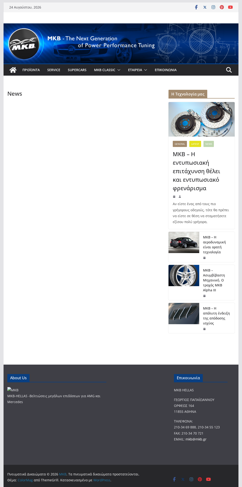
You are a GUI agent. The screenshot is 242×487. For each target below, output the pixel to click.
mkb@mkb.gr (196, 439)
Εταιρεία (135, 70)
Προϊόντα (31, 70)
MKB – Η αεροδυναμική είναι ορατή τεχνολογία (214, 244)
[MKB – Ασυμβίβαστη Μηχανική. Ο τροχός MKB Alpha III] (184, 282)
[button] (118, 70)
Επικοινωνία (166, 70)
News (208, 144)
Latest (195, 144)
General (180, 144)
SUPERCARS (77, 70)
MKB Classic (104, 70)
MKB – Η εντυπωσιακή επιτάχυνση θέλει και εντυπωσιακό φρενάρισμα (196, 171)
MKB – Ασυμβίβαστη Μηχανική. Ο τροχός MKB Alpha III (214, 280)
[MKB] (13, 70)
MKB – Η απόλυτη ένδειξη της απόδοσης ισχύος (216, 315)
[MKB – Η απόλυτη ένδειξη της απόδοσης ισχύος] (184, 318)
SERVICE (53, 70)
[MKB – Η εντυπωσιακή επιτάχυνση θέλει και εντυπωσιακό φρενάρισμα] (201, 119)
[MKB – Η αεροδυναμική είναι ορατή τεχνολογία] (184, 247)
